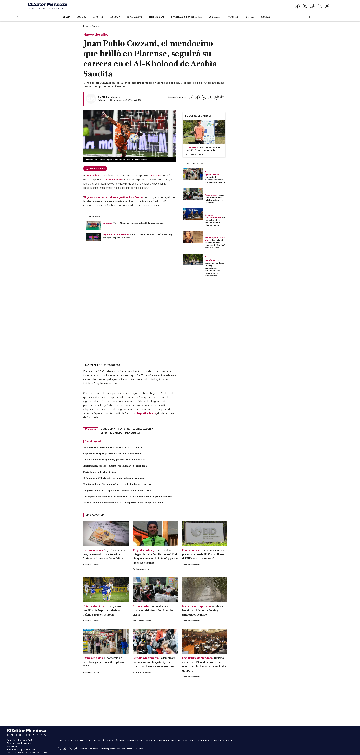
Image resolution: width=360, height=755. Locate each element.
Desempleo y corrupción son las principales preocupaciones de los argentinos (154, 662)
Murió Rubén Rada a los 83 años (99, 472)
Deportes (96, 26)
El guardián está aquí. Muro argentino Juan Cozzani (114, 197)
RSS (135, 749)
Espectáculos (115, 740)
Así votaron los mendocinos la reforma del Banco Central (112, 447)
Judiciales (189, 740)
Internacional (135, 740)
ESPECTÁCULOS (134, 17)
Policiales (203, 740)
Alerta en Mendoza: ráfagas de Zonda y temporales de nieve (202, 610)
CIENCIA (66, 17)
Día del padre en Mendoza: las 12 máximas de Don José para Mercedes (215, 244)
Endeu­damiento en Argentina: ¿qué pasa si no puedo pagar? (114, 459)
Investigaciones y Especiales (163, 740)
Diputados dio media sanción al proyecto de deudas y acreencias (117, 484)
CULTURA (81, 17)
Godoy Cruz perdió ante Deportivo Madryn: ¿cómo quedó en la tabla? (102, 610)
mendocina (107, 428)
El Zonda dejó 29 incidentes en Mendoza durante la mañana (114, 478)
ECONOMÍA (115, 17)
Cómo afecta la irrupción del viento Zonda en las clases (214, 199)
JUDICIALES (214, 17)
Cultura (73, 740)
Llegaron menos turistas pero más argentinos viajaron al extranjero (118, 490)
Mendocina (132, 432)
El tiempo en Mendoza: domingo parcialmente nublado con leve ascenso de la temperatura (214, 268)
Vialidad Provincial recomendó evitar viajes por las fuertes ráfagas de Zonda (123, 502)
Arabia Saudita (114, 179)
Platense (156, 175)
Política (216, 740)
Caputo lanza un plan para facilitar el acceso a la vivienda (112, 453)
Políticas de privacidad (89, 749)
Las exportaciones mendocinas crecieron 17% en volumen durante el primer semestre (127, 496)
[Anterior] (23, 17)
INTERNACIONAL (156, 17)
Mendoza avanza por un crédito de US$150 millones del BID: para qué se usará (203, 554)
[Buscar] (16, 17)
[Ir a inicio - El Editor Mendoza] (47, 6)
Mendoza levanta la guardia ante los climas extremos (215, 221)
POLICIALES (232, 17)
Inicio (86, 26)
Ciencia (62, 740)
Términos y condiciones (110, 749)
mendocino (92, 175)
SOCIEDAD (265, 17)
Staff (141, 749)
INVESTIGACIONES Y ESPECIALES (186, 17)
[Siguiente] (309, 17)
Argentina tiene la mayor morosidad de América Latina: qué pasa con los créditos (104, 554)
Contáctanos (127, 749)
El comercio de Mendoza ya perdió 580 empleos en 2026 (215, 178)
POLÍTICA (249, 17)
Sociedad (228, 740)
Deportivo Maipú (146, 413)
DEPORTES (98, 17)
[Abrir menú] (6, 17)
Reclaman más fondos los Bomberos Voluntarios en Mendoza (115, 465)
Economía (99, 740)
